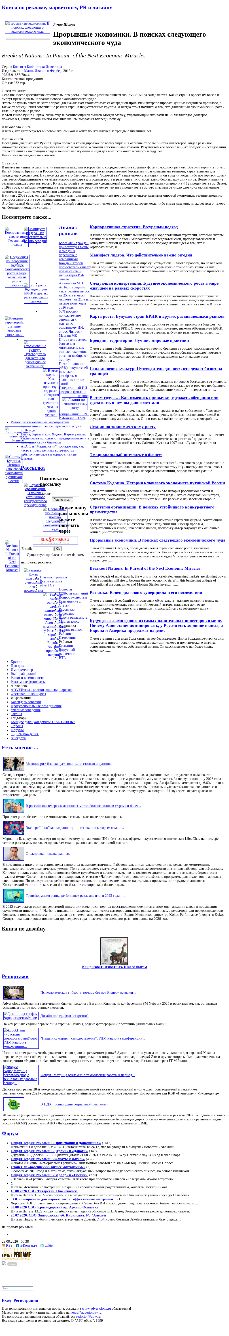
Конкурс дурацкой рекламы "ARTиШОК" (43, 722)
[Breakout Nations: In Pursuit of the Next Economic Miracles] (12, 570)
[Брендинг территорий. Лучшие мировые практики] (14, 334)
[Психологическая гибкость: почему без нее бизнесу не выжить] (13, 999)
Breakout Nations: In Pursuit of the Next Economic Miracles (145, 568)
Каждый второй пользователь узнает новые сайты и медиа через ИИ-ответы (74, 271)
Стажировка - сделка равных (48, 853)
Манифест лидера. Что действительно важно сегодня (141, 255)
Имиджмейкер (22, 670)
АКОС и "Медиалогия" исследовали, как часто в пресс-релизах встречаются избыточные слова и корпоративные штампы (52, 452)
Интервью (66, 613)
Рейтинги (66, 633)
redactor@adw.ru (88, 1316)
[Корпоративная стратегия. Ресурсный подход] (16, 244)
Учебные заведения (25, 710)
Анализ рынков (68, 230)
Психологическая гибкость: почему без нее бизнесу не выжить (88, 992)
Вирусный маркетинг (67, 651)
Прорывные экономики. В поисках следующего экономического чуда (157, 540)
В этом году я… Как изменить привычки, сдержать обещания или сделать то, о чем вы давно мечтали (154, 400)
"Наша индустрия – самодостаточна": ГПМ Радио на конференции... (92, 1038)
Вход (6, 1300)
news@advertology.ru (86, 1312)
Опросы (17, 726)
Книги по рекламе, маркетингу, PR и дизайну (57, 7)
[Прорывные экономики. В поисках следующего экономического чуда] (55, 529)
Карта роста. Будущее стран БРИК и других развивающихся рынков (157, 316)
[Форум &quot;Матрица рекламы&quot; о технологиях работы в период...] (21, 1083)
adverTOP (47, 585)
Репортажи (67, 609)
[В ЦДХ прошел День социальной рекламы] (13, 1111)
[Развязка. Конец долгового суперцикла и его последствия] (33, 590)
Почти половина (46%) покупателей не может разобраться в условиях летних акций (73, 374)
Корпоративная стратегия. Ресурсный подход (134, 227)
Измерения (67, 637)
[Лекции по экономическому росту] (74, 408)
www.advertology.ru (96, 1308)
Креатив (17, 662)
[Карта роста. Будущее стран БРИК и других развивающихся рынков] (36, 301)
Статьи (64, 605)
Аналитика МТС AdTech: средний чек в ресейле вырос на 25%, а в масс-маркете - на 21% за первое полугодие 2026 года (74, 295)
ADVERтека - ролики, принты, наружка (41, 690)
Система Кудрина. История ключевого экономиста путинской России (157, 483)
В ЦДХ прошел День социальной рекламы (73, 1104)
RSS (9, 1245)
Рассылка (33, 468)
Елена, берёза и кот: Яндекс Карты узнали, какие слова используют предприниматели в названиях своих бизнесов (55, 438)
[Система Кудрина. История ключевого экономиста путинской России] (13, 481)
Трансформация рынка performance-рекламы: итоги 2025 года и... (75, 895)
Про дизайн (20, 666)
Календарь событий (26, 702)
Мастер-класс (69, 621)
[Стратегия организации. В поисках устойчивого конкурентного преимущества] (35, 505)
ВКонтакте (28, 1245)
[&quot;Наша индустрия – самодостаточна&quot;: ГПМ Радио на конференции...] (21, 1046)
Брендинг (66, 645)
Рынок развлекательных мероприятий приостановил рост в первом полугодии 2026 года (46, 426)
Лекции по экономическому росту (123, 426)
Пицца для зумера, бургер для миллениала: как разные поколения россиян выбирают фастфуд (73, 349)
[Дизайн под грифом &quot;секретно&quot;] (21, 1018)
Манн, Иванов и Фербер (42, 71)
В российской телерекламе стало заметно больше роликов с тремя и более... (83, 806)
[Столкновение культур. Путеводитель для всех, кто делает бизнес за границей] (35, 366)
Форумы (17, 730)
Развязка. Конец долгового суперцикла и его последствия (146, 592)
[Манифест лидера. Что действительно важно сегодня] (35, 241)
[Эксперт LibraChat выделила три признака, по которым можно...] (13, 834)
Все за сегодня (51, 581)
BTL (62, 658)
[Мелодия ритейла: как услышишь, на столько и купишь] (13, 771)
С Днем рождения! (25, 734)
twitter (49, 1245)
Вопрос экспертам (73, 597)
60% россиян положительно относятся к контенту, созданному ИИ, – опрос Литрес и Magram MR (73, 323)
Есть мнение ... (70, 601)
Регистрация (25, 1300)
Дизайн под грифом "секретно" (64, 1016)
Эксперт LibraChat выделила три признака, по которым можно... (75, 828)
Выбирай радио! (23, 674)
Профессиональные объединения (36, 706)
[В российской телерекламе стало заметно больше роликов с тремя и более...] (13, 813)
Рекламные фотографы (28, 682)
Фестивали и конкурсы (28, 694)
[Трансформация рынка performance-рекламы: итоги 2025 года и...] (13, 902)
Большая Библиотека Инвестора (37, 67)
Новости (65, 589)
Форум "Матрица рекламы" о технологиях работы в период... (87, 1075)
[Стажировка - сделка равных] (13, 860)
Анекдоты (18, 738)
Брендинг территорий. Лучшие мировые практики (139, 340)
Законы (16, 714)
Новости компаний (73, 593)
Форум (10, 1133)
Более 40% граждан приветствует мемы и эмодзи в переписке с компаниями (74, 251)
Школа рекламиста (73, 617)
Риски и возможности (27, 678)
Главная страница (53, 577)
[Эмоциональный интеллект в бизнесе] (18, 440)
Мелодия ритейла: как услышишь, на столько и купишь (68, 764)
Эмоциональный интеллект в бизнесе (126, 454)
